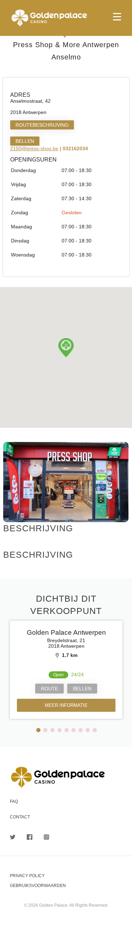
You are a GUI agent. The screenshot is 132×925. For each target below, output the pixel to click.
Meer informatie (66, 705)
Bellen (24, 141)
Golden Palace (66, 18)
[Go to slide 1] (38, 730)
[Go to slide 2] (45, 730)
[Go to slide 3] (52, 730)
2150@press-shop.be (34, 148)
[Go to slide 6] (73, 730)
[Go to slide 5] (66, 730)
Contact (20, 817)
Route (49, 688)
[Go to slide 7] (80, 730)
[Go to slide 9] (95, 730)
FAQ (14, 801)
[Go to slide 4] (59, 730)
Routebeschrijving (42, 125)
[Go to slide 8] (88, 730)
